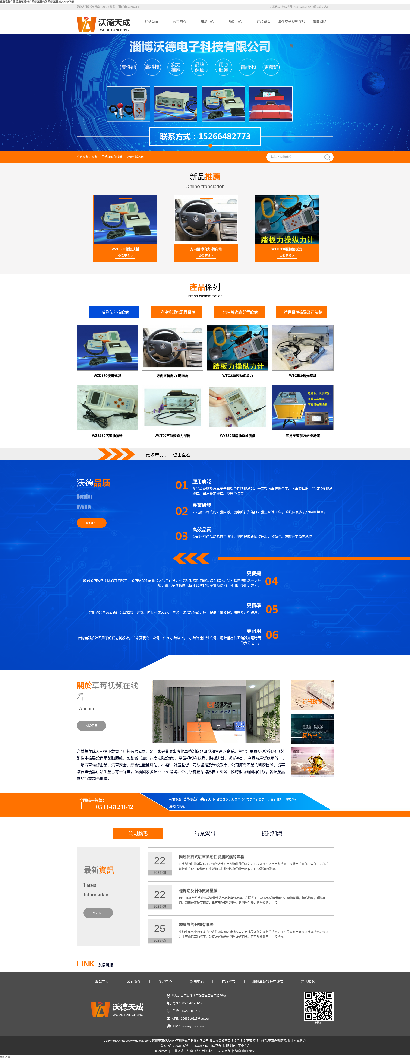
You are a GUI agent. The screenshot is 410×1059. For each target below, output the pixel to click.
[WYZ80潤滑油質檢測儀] (237, 407)
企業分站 (275, 6)
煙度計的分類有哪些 (196, 925)
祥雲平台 (215, 1045)
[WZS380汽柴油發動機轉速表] (107, 407)
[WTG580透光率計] (303, 348)
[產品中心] (312, 728)
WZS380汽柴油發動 (107, 436)
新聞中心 (235, 22)
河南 (238, 1051)
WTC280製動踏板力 (237, 376)
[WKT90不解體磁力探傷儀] (172, 407)
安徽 (224, 1051)
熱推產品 (161, 1051)
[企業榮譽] (312, 762)
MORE (91, 726)
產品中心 (207, 22)
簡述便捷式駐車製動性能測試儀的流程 (211, 857)
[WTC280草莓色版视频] (237, 348)
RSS (296, 6)
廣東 (252, 1051)
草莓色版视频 (135, 157)
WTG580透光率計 (302, 376)
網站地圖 (287, 6)
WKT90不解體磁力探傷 (172, 436)
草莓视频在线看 (111, 157)
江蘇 (190, 1051)
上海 (204, 1051)
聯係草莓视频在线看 (291, 27)
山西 (245, 1051)
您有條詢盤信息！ (318, 6)
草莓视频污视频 (87, 157)
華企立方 (244, 1045)
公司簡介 (179, 22)
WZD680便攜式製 (107, 376)
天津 (197, 1051)
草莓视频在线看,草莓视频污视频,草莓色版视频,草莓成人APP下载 (37, 1)
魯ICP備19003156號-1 (175, 1045)
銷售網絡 (319, 22)
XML (303, 6)
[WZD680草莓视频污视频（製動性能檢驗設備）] (107, 348)
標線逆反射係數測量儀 (198, 891)
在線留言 (263, 22)
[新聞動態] (312, 694)
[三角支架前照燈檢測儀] (303, 407)
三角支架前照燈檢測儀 (303, 436)
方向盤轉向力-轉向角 (172, 376)
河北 (231, 1051)
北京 (211, 1051)
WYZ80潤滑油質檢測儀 (237, 436)
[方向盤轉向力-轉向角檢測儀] (172, 348)
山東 (218, 1051)
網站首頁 (151, 22)
